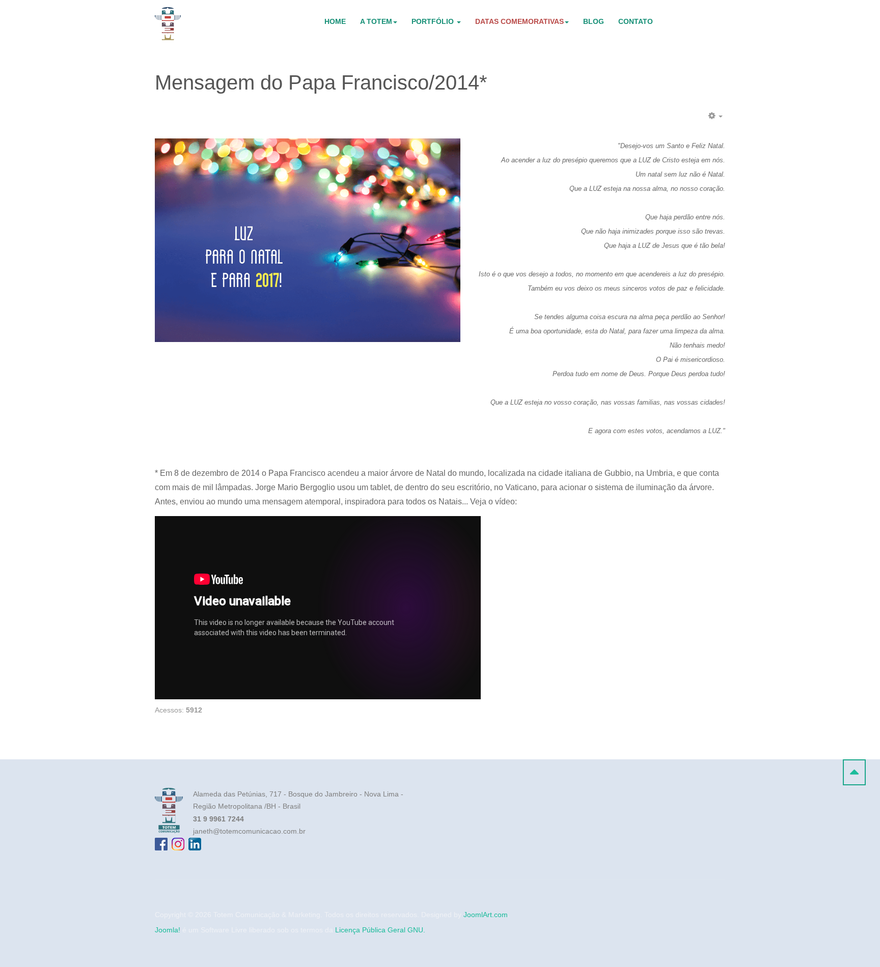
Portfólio (433, 21)
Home (335, 21)
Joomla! (167, 930)
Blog (593, 21)
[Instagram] (178, 844)
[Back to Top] (854, 772)
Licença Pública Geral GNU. (380, 930)
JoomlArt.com (485, 915)
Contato (635, 21)
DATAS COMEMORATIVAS (519, 21)
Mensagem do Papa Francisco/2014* (321, 82)
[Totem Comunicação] (168, 23)
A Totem (376, 21)
